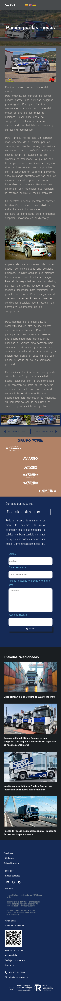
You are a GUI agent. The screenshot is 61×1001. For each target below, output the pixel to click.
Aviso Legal (10, 920)
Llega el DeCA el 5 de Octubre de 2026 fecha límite (29, 696)
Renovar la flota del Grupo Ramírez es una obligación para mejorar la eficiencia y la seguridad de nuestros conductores (30, 741)
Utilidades (9, 858)
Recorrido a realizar (18, 614)
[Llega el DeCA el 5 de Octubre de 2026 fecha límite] (30, 677)
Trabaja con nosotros (15, 960)
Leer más (9, 871)
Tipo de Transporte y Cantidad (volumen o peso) (29, 582)
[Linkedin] (7, 882)
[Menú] (56, 5)
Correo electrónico (18, 567)
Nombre (12, 553)
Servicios (8, 853)
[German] (34, 4)
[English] (30, 4)
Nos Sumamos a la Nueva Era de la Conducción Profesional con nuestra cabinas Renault (21, 912)
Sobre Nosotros (11, 863)
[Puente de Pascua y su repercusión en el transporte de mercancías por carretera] (30, 811)
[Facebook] (19, 882)
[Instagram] (13, 882)
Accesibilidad (11, 955)
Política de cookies (14, 950)
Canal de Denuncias (14, 925)
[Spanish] (27, 4)
